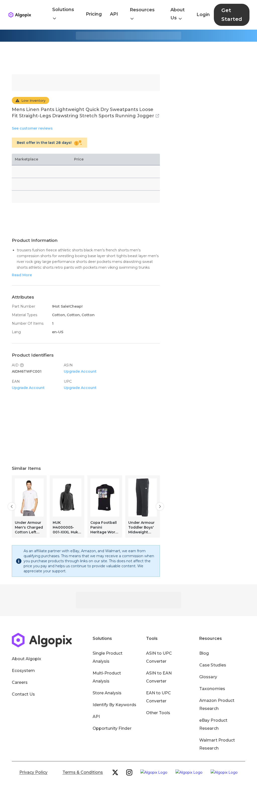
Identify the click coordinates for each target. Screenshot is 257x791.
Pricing (94, 14)
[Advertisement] (128, 58)
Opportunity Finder (112, 728)
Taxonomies (212, 688)
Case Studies (212, 665)
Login (203, 14)
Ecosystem (23, 670)
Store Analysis (107, 693)
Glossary (208, 676)
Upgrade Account (80, 371)
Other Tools (158, 712)
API (114, 14)
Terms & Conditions (82, 772)
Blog (204, 653)
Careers (20, 682)
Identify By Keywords (114, 704)
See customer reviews (32, 128)
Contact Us (23, 694)
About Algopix (26, 658)
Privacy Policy (33, 772)
